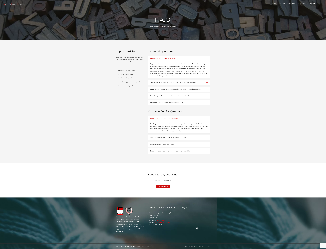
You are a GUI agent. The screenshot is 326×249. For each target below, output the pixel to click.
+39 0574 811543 (161, 220)
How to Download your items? (127, 86)
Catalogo (291, 3)
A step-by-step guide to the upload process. (131, 82)
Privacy (208, 246)
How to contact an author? (126, 74)
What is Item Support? (125, 78)
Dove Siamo (302, 3)
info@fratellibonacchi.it (162, 222)
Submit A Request (163, 186)
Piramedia (149, 246)
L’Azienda (282, 3)
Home (274, 3)
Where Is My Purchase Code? (126, 70)
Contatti (312, 3)
